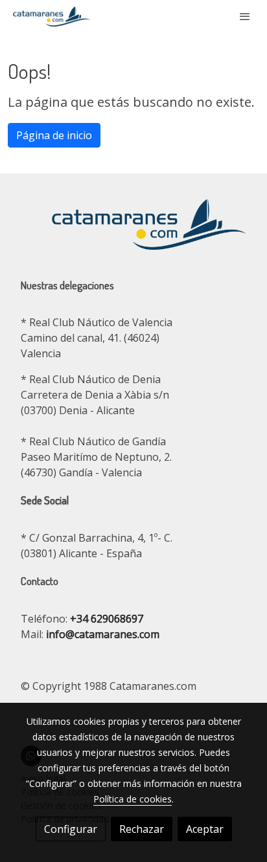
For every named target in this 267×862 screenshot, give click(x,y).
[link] (52, 16)
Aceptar (205, 829)
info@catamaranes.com (101, 634)
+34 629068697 (106, 619)
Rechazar (141, 829)
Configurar (70, 829)
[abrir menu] (245, 16)
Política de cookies (132, 799)
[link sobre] (133, 232)
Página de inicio (54, 135)
